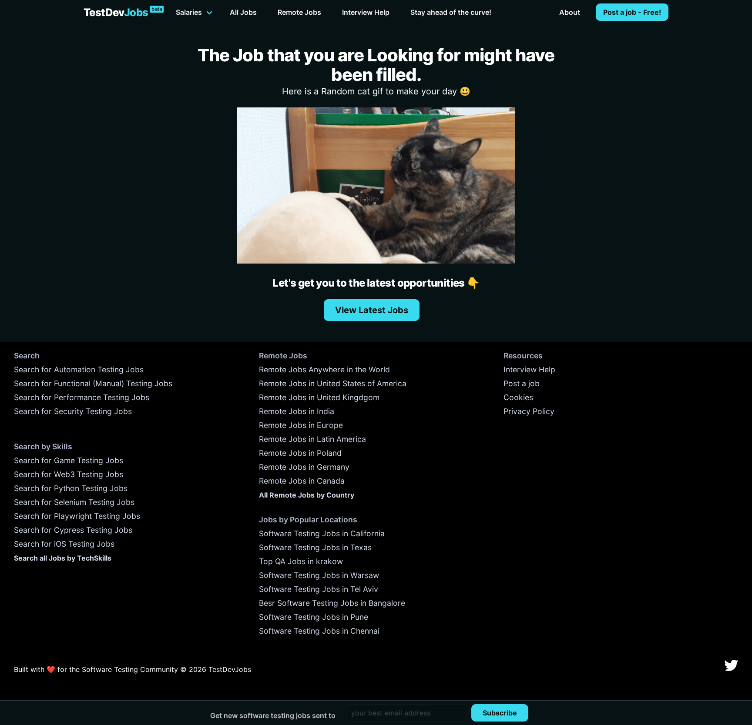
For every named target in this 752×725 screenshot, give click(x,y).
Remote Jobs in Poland (300, 453)
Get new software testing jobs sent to (273, 715)
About (569, 12)
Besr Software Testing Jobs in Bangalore (332, 603)
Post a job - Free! (632, 12)
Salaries (189, 12)
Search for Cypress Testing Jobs (73, 530)
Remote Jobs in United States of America (332, 383)
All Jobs (243, 12)
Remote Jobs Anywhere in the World (324, 369)
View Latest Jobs (371, 310)
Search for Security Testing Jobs (73, 411)
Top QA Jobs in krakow (301, 561)
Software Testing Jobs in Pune (313, 616)
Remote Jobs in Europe (301, 425)
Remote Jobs (299, 12)
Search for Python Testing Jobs (71, 488)
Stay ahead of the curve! (450, 12)
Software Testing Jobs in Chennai (319, 630)
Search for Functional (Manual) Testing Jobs (93, 383)
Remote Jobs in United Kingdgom (319, 397)
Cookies (518, 397)
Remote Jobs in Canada (302, 480)
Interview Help (365, 12)
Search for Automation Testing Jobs (79, 369)
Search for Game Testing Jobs (68, 460)
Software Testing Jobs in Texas (315, 547)
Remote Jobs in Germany (304, 466)
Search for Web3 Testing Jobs (68, 474)
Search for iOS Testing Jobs (64, 543)
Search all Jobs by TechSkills (62, 558)
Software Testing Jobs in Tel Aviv (318, 589)
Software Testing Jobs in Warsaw (319, 575)
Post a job (522, 383)
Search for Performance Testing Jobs (81, 397)
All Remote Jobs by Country (306, 495)
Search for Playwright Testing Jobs (77, 516)
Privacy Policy (529, 411)
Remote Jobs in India (296, 411)
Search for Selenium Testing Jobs (74, 502)
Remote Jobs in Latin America (312, 439)
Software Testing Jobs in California (322, 533)
